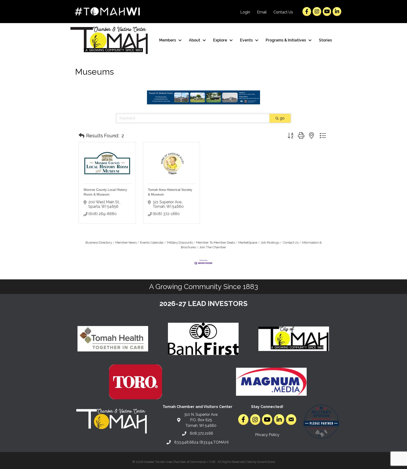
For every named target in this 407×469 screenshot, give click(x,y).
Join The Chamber (212, 247)
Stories (325, 40)
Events (246, 40)
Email (262, 12)
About (194, 40)
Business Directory (98, 242)
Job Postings (270, 242)
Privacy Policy (267, 434)
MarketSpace (247, 242)
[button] (81, 135)
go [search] (282, 118)
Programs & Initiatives (286, 40)
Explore (220, 40)
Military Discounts (180, 242)
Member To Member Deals (215, 242)
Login (245, 12)
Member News (126, 242)
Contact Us (283, 12)
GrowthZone (266, 462)
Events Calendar (152, 242)
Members (167, 40)
